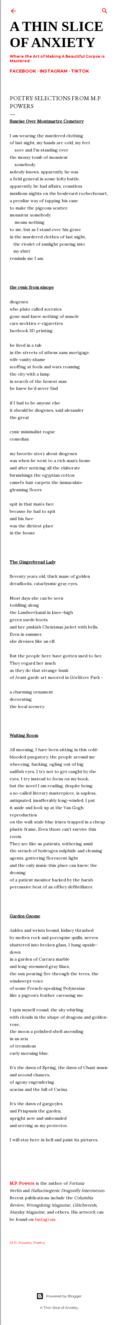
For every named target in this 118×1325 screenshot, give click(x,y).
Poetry (39, 1242)
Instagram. (45, 1219)
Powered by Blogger (64, 1296)
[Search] (104, 9)
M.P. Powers (23, 1183)
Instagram (53, 71)
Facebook (23, 71)
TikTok (80, 71)
